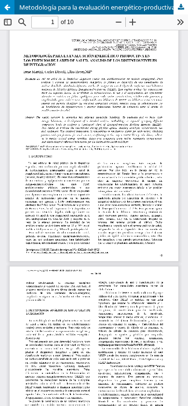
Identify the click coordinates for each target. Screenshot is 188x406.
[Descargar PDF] (181, 7)
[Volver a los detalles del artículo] (7, 7)
